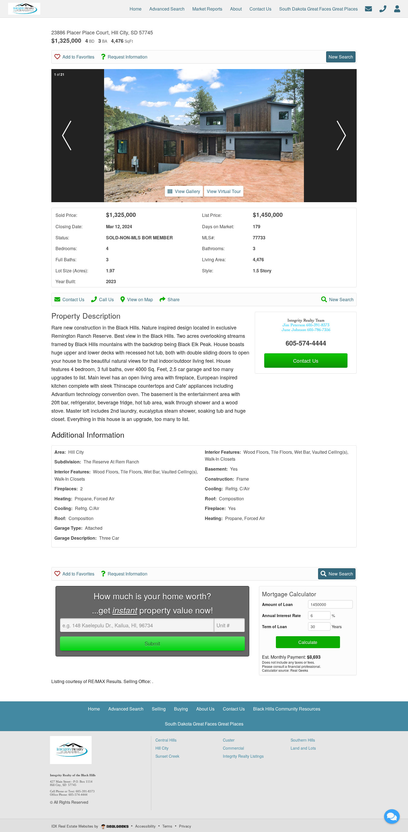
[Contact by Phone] (382, 8)
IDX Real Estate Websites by (75, 826)
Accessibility (145, 826)
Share (174, 299)
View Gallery (187, 191)
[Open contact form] (368, 8)
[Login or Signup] (397, 8)
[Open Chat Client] (392, 816)
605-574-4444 (306, 342)
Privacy (185, 826)
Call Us (106, 299)
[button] (66, 135)
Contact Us (73, 299)
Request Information (127, 57)
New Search (341, 57)
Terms (167, 826)
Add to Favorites (78, 57)
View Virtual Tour (224, 191)
